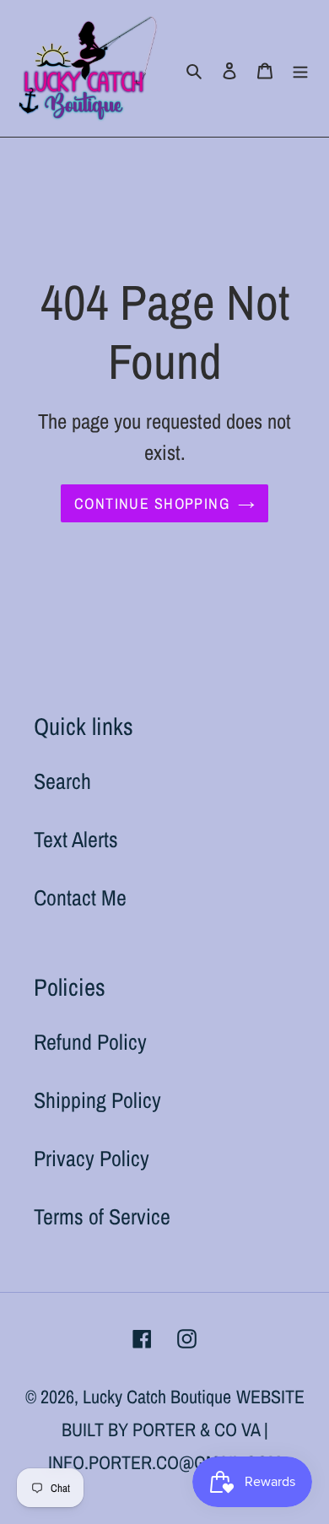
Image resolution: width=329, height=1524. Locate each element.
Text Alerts (76, 839)
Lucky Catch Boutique (157, 1396)
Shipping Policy (97, 1100)
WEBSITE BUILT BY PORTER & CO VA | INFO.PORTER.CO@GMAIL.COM (176, 1429)
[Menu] (300, 69)
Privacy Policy (91, 1158)
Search (62, 781)
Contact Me (80, 897)
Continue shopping (151, 503)
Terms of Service (102, 1216)
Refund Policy (90, 1042)
